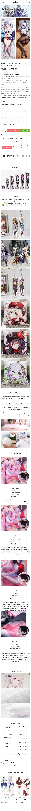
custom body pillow (6, 97)
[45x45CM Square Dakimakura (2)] (15, 343)
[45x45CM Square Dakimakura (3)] (15, 373)
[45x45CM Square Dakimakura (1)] (15, 313)
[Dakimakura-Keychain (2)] (15, 254)
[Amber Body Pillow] (23, 786)
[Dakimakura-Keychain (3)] (15, 284)
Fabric (3, 108)
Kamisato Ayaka (13, 765)
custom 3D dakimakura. (19, 97)
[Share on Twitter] (21, 145)
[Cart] (29, 2)
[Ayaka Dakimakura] (8, 786)
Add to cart (13, 130)
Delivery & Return (7, 135)
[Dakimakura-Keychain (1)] (15, 224)
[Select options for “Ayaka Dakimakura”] (12, 795)
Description (9, 156)
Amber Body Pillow (21, 800)
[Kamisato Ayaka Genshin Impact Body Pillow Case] (29, 63)
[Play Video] (3, 20)
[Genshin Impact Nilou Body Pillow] (26, 63)
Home (9, 13)
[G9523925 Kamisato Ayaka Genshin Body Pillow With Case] (15, 38)
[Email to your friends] (21, 148)
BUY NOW (25, 130)
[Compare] (3, 27)
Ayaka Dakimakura (6, 800)
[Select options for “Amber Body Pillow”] (27, 795)
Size (2, 115)
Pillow (3, 101)
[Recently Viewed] (28, 808)
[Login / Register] (27, 2)
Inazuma (6, 765)
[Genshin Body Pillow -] (15, 2)
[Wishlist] (3, 23)
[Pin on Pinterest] (27, 145)
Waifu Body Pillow (18, 13)
